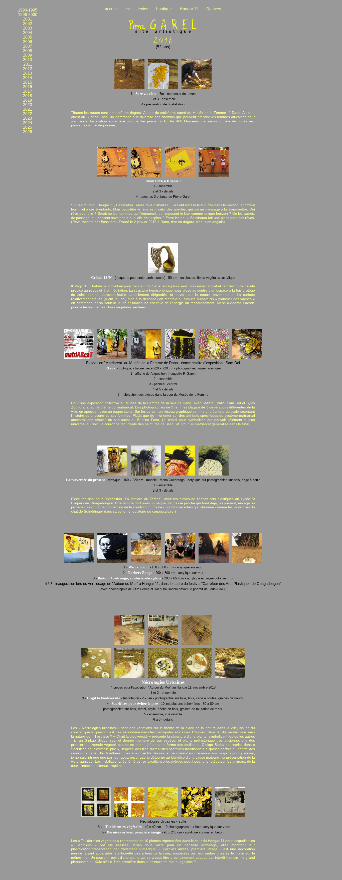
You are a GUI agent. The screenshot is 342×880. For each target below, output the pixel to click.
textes (143, 9)
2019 (27, 100)
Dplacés (213, 9)
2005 (27, 37)
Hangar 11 (189, 9)
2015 (27, 82)
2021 (27, 109)
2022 (27, 114)
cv (128, 9)
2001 (27, 19)
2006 (27, 42)
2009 (27, 55)
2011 (27, 64)
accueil (111, 9)
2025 (27, 127)
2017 (27, 91)
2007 (27, 46)
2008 (27, 51)
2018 (27, 96)
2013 (27, 73)
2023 (27, 118)
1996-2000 (27, 15)
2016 (27, 87)
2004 (27, 33)
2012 (27, 69)
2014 (27, 78)
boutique (164, 9)
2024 (27, 123)
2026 (27, 132)
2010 (27, 60)
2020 (27, 105)
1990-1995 (27, 10)
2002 (27, 24)
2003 (27, 28)
